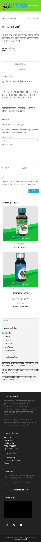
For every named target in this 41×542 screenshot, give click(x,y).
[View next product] (37, 18)
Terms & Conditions (12, 460)
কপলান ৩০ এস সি (20, 306)
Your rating (7, 137)
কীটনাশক (12, 48)
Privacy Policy (9, 457)
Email (25, 167)
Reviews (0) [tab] (20, 69)
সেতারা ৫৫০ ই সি (20, 247)
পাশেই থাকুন (10, 497)
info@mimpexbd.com (19, 490)
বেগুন (10, 50)
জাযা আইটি (23, 539)
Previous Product (11, 19)
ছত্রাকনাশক (8, 340)
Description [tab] (20, 64)
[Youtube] (21, 525)
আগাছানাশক (8, 344)
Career (6, 463)
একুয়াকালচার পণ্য (10, 351)
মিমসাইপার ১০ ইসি (20, 293)
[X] (7, 525)
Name (5, 167)
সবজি (14, 50)
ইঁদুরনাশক (7, 337)
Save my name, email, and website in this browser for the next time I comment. (20, 183)
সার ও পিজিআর (9, 347)
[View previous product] (3, 18)
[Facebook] (14, 525)
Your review (8, 144)
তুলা (7, 50)
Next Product (31, 19)
